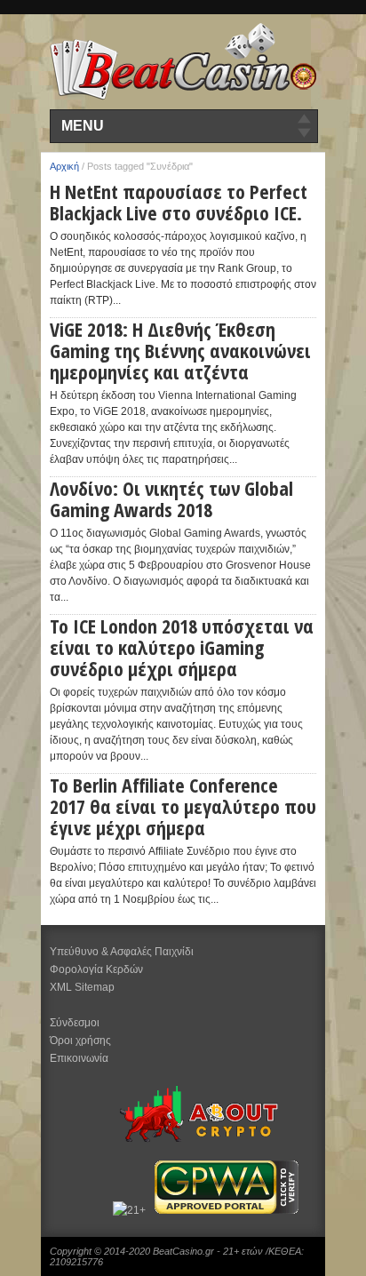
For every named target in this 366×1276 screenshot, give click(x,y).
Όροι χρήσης (80, 1040)
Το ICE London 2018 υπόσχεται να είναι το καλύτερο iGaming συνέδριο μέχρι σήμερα (182, 647)
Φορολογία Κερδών (96, 969)
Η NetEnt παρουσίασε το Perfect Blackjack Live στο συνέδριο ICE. (178, 201)
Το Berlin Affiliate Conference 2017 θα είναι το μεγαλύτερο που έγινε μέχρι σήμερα (183, 806)
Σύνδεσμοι (74, 1023)
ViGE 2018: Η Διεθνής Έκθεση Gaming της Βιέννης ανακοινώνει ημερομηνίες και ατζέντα (180, 350)
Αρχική (64, 166)
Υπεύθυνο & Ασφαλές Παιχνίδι (122, 951)
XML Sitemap (82, 987)
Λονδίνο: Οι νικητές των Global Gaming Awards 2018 (171, 498)
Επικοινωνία (79, 1058)
